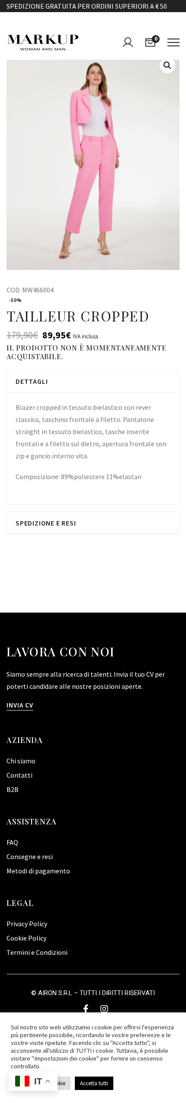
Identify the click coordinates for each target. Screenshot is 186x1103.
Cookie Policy (26, 938)
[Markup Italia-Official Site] (42, 42)
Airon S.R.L (55, 993)
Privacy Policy (26, 923)
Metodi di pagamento (38, 870)
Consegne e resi (29, 856)
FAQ (12, 842)
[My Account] (128, 42)
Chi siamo (20, 760)
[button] (167, 65)
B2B (12, 789)
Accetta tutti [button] (94, 1083)
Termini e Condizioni (36, 952)
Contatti (19, 775)
